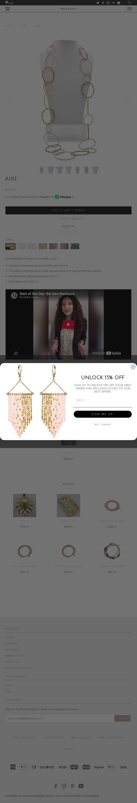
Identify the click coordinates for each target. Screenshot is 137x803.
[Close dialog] (133, 367)
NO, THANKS (103, 424)
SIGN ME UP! (103, 414)
